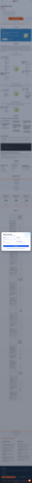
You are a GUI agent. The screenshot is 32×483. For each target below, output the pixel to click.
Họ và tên (4, 237)
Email (4, 241)
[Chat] (29, 480)
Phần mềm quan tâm (19, 241)
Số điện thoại (18, 237)
